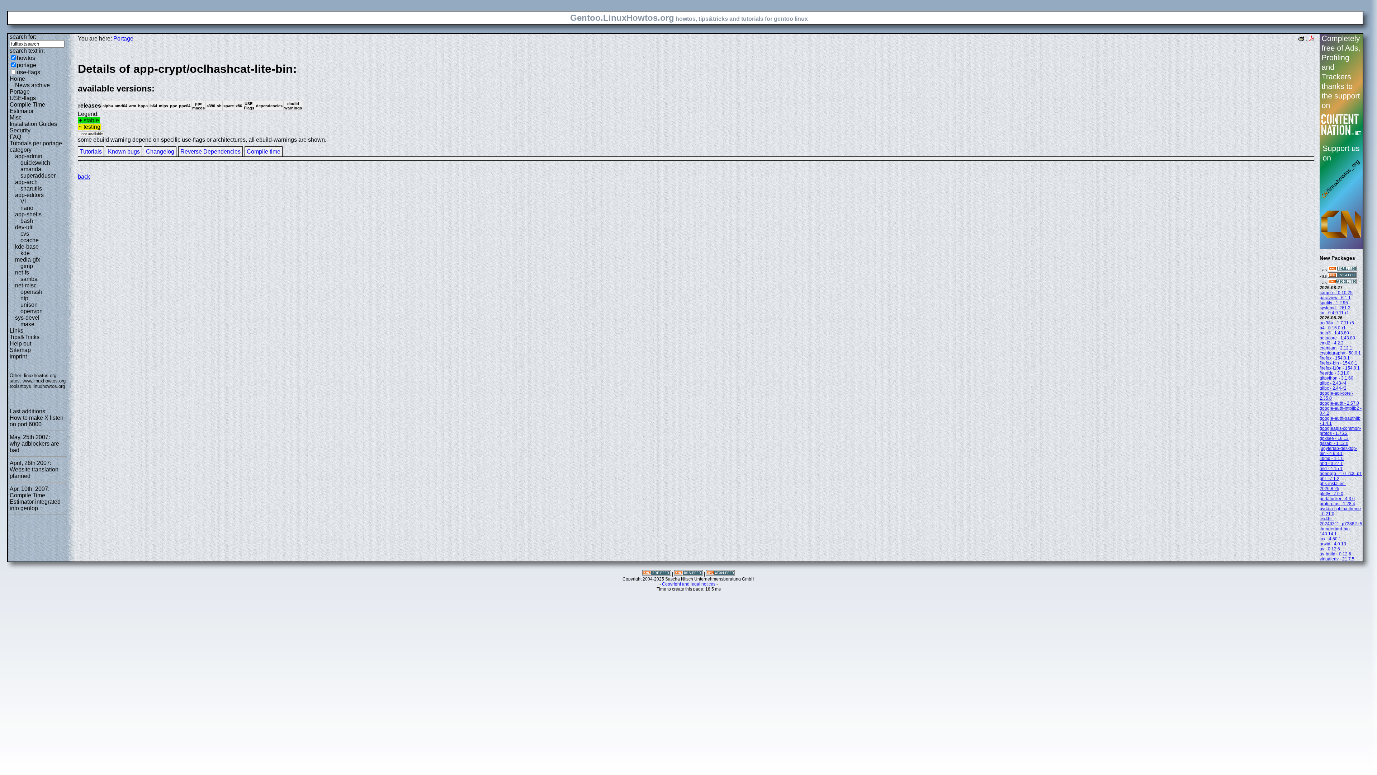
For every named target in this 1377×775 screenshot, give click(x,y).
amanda (30, 169)
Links (16, 331)
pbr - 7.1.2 (1329, 478)
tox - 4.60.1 (1330, 538)
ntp (24, 298)
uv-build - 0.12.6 (1335, 553)
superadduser (38, 176)
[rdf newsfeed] (1342, 269)
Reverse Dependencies (210, 152)
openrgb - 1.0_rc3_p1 (1341, 473)
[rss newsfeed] (1342, 276)
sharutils (31, 188)
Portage (20, 92)
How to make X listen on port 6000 (36, 421)
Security (20, 130)
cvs (24, 234)
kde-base (27, 247)
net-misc (26, 285)
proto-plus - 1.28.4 (1337, 503)
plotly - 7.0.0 (1331, 493)
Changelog (160, 152)
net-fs (22, 272)
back (84, 177)
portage (26, 65)
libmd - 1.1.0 (1332, 458)
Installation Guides (33, 124)
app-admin (28, 156)
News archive (32, 85)
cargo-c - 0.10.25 (1336, 292)
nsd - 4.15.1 (1331, 468)
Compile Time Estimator (27, 108)
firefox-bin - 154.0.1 (1338, 363)
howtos (26, 58)
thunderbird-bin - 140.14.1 (1336, 531)
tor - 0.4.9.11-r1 (1334, 312)
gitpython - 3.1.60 (1336, 378)
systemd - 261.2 (1335, 307)
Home (17, 79)
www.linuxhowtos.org (44, 381)
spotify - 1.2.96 (1334, 302)
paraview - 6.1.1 (1335, 297)
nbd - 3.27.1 (1331, 463)
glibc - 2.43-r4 (1333, 383)
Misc (16, 117)
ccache (29, 240)
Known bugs (124, 152)
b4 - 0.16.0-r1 (1333, 327)
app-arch (26, 182)
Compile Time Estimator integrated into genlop (35, 501)
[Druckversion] (1301, 39)
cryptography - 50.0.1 (1340, 353)
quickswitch (35, 163)
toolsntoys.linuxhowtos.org (37, 386)
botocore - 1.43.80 (1337, 337)
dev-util (24, 227)
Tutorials (91, 152)
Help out (20, 343)
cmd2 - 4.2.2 (1332, 343)
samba (29, 279)
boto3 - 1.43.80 (1334, 332)
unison (29, 305)
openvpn (31, 311)
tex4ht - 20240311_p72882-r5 (1341, 521)
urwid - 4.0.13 (1333, 543)
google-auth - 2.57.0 (1339, 403)
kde (25, 253)
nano (26, 208)
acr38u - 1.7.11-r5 (1337, 322)
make (27, 324)
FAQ (15, 137)
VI (23, 201)
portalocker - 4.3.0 (1337, 498)
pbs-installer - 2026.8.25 (1333, 486)
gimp (26, 266)
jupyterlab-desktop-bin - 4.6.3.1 (1338, 451)
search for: (23, 37)
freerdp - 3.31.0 (1334, 373)
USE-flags (23, 98)
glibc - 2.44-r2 (1333, 388)
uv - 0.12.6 (1330, 548)
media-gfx (27, 260)
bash (26, 221)
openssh (31, 292)
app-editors (29, 195)
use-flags (28, 72)
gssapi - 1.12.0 (1334, 443)
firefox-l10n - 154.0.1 (1340, 368)
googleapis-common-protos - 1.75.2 (1340, 431)
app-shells (28, 214)
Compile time (263, 152)
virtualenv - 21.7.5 (1337, 559)
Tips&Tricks (24, 337)
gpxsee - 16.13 (1334, 438)
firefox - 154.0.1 (1335, 358)
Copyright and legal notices (688, 584)
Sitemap (20, 350)
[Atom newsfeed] (1342, 282)
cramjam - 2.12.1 (1336, 348)
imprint (18, 356)
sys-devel (27, 318)
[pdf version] (1311, 39)
